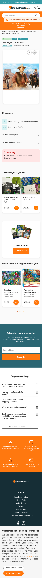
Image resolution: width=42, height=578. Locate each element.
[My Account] (34, 8)
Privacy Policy (21, 500)
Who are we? (21, 509)
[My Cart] (38, 8)
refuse (29, 556)
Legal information (21, 497)
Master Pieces (7, 46)
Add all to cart (21, 251)
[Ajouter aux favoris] (34, 52)
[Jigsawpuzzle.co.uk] (19, 8)
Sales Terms (21, 503)
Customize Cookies (13, 568)
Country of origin (21, 512)
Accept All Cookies (13, 573)
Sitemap (21, 506)
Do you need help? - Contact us (21, 515)
